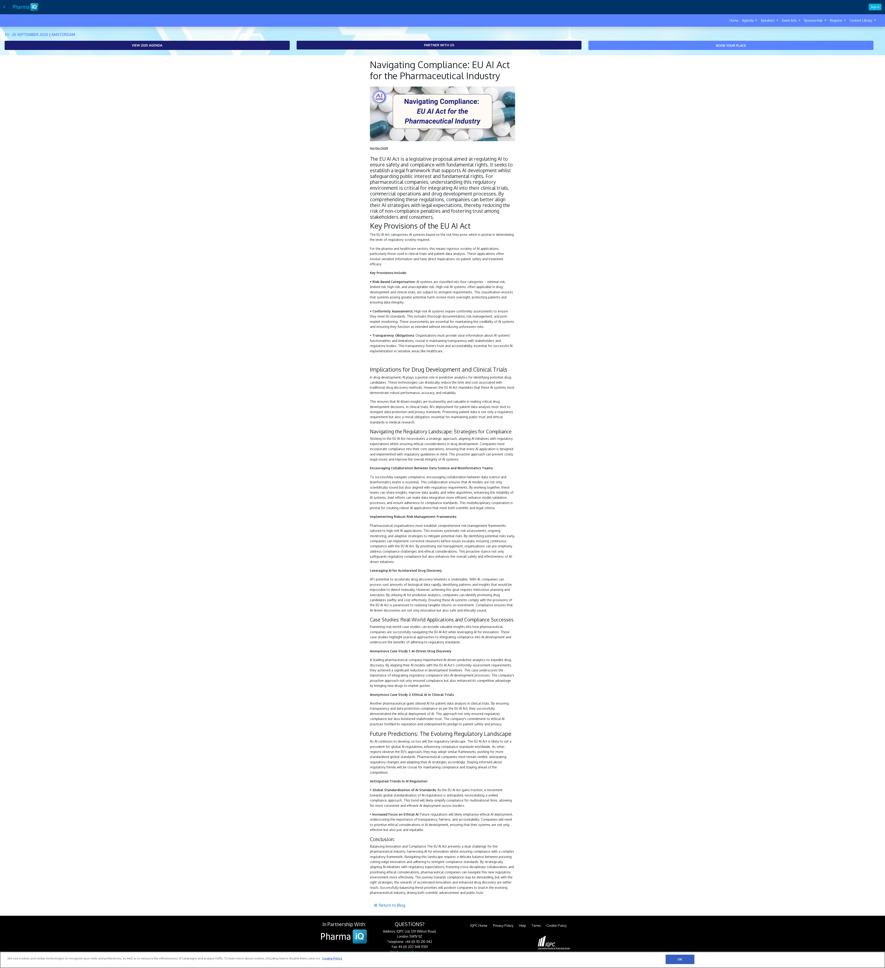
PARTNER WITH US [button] (439, 45)
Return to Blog (391, 905)
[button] (730, 45)
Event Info (790, 20)
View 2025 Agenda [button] (147, 45)
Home (733, 20)
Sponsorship (813, 20)
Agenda (748, 20)
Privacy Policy (503, 925)
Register (836, 20)
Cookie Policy (556, 925)
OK (680, 959)
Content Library (861, 20)
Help (522, 925)
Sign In (875, 7)
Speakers (768, 20)
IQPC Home (478, 925)
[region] (442, 960)
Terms (536, 925)
